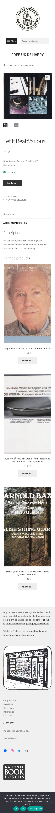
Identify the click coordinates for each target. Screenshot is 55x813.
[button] (13, 41)
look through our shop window (18, 634)
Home (9, 65)
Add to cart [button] (27, 360)
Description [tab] (9, 214)
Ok (16, 808)
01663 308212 (10, 723)
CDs (15, 65)
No (23, 808)
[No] (51, 802)
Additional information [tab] (15, 222)
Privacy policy (35, 808)
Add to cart (12, 182)
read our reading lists (32, 631)
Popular (17, 199)
